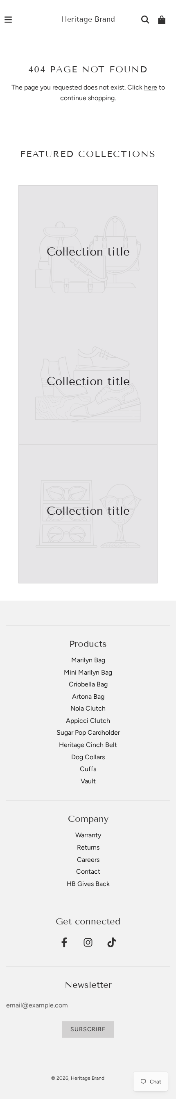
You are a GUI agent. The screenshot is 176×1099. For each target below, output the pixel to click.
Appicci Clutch (88, 720)
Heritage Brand (88, 19)
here (150, 87)
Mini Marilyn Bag (88, 672)
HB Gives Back (88, 884)
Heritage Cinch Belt (88, 745)
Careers (88, 860)
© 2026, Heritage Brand (77, 1078)
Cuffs (88, 769)
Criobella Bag (88, 684)
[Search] (145, 19)
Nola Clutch (88, 708)
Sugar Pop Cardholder (88, 732)
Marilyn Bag (88, 660)
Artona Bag (88, 696)
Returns (88, 847)
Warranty (88, 835)
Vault (88, 781)
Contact (88, 871)
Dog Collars (88, 757)
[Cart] (161, 19)
